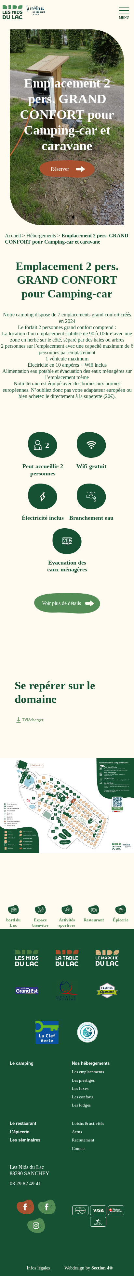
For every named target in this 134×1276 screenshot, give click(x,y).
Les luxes (80, 1088)
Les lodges (81, 1105)
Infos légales (38, 1268)
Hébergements (41, 235)
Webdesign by (88, 1268)
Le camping (22, 1063)
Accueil (13, 235)
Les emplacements (88, 1071)
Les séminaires (25, 1140)
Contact (79, 1148)
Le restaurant (23, 1123)
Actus (77, 1131)
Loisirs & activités (88, 1123)
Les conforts (82, 1096)
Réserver (60, 169)
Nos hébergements (91, 1063)
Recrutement (83, 1140)
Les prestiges (83, 1080)
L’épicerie (19, 1131)
